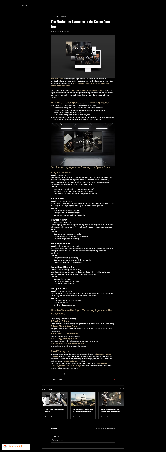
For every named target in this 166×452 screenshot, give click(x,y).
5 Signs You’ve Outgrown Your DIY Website (55, 410)
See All (122, 389)
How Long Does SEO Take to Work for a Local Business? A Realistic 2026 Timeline (83, 410)
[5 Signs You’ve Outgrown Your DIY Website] (54, 399)
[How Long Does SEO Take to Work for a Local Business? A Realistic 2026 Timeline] (83, 399)
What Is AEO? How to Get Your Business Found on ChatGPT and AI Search (110, 410)
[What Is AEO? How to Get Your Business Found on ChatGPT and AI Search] (111, 399)
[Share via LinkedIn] (60, 374)
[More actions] (114, 17)
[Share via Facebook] (52, 374)
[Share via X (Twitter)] (56, 374)
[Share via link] (64, 374)
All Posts (24, 5)
